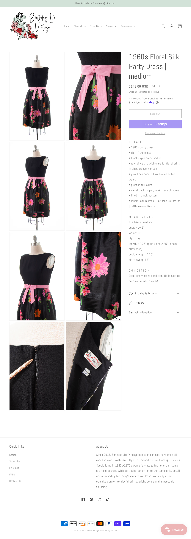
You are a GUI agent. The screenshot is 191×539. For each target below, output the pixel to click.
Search (13, 454)
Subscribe (14, 461)
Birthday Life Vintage (90, 530)
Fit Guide (14, 467)
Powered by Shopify (108, 530)
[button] (79, 26)
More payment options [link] (155, 133)
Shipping (133, 91)
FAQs (12, 474)
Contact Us (15, 481)
